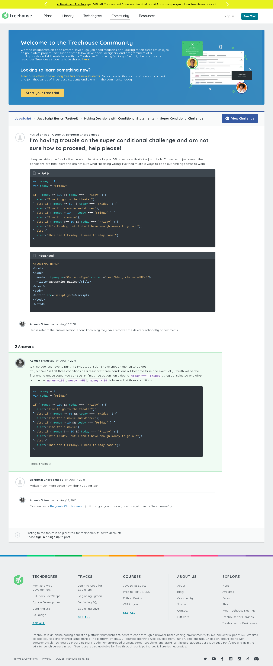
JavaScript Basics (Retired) (57, 118)
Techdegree (92, 16)
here (85, 59)
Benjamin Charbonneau (66, 506)
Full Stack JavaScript (46, 596)
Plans (48, 16)
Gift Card (183, 617)
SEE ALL (38, 623)
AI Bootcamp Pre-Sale (71, 4)
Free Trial (250, 16)
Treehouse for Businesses (239, 623)
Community (120, 16)
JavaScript (23, 118)
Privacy (46, 658)
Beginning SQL (88, 602)
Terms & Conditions (26, 658)
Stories (181, 604)
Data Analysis (41, 608)
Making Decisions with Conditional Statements (119, 118)
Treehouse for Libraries (238, 617)
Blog (180, 591)
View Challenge (242, 118)
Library (68, 16)
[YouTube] (214, 659)
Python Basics (132, 598)
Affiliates (228, 591)
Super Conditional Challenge (181, 118)
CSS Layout (131, 604)
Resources (147, 16)
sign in (40, 537)
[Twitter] (205, 659)
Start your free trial (42, 93)
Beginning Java (88, 608)
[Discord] (256, 659)
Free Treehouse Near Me (239, 610)
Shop (225, 604)
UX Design (39, 614)
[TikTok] (248, 659)
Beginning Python (90, 596)
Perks (225, 598)
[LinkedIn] (231, 659)
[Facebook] (222, 659)
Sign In (229, 16)
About (181, 585)
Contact (182, 610)
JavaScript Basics (134, 585)
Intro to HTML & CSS (136, 591)
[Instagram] (239, 659)
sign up (54, 537)
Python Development (46, 602)
